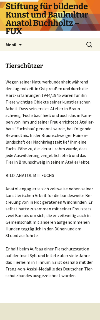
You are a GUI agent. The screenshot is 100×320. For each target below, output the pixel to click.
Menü (11, 44)
